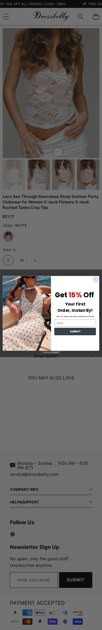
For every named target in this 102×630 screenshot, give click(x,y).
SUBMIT (75, 331)
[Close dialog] (95, 279)
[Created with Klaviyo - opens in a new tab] (51, 352)
